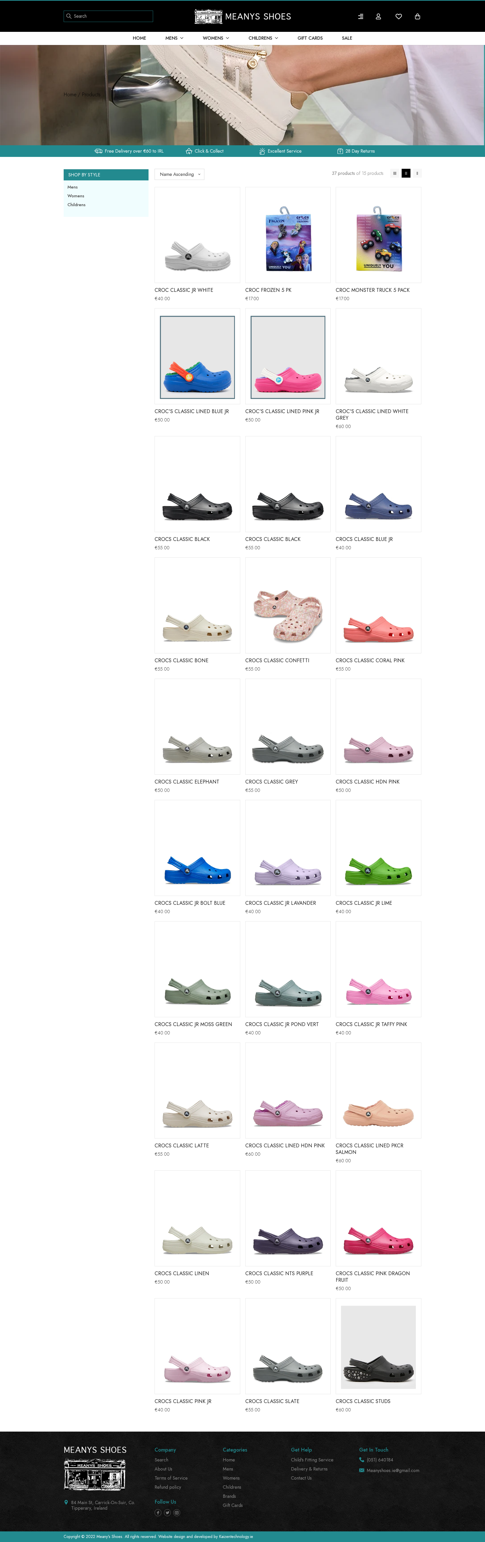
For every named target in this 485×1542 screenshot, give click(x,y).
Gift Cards (233, 1505)
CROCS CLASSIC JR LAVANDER (280, 903)
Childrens (76, 204)
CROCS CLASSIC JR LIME (364, 903)
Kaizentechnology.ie (236, 1536)
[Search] (69, 16)
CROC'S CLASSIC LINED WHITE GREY (372, 415)
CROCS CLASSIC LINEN (182, 1273)
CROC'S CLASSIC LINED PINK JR (282, 411)
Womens (75, 196)
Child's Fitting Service (312, 1460)
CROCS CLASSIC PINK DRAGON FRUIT (373, 1277)
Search (161, 1460)
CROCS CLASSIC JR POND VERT (282, 1024)
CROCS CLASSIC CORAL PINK (370, 660)
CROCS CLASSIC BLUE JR (364, 539)
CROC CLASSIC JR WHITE (184, 290)
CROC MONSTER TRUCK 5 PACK (373, 290)
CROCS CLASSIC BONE (181, 660)
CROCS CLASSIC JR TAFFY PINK (371, 1024)
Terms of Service (171, 1478)
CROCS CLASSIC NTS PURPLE (279, 1273)
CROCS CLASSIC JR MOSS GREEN (193, 1024)
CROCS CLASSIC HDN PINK (368, 782)
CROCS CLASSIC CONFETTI (277, 660)
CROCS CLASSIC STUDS (363, 1401)
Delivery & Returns (309, 1469)
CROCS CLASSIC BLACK (182, 539)
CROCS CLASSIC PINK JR (183, 1401)
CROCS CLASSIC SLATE (272, 1401)
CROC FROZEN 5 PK (268, 290)
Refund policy (168, 1487)
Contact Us (301, 1478)
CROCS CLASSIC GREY (271, 782)
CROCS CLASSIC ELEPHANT (187, 782)
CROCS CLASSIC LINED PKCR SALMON (369, 1149)
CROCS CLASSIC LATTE (182, 1145)
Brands (229, 1496)
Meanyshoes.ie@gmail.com (393, 1470)
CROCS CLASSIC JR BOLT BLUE (190, 903)
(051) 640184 (380, 1460)
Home (70, 94)
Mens (72, 187)
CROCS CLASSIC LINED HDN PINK (285, 1145)
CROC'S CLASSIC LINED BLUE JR (192, 411)
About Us (163, 1469)
